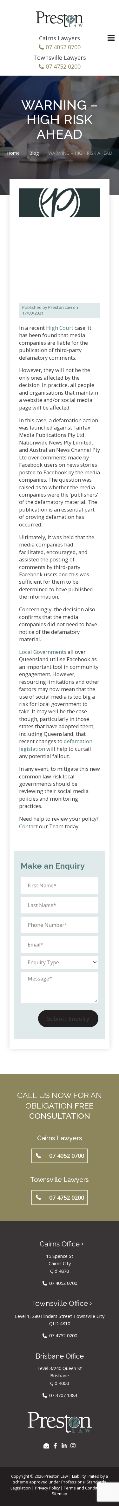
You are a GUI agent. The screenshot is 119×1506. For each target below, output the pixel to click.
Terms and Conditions (85, 1488)
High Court (59, 327)
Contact (28, 826)
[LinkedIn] (64, 1445)
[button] (59, 1156)
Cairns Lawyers (59, 38)
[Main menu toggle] (111, 38)
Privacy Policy (47, 1488)
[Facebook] (55, 1445)
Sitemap (59, 1493)
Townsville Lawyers (59, 57)
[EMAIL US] (46, 1445)
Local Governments (42, 651)
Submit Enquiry (68, 1018)
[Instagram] (73, 1445)
